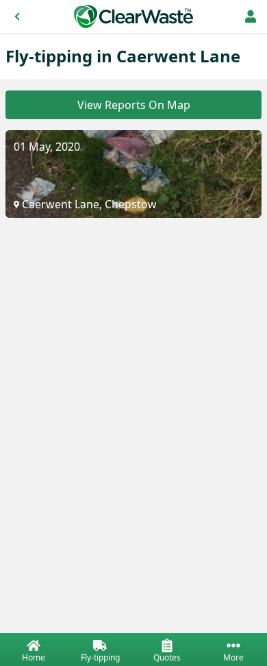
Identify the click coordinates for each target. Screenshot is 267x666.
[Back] (17, 16)
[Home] (133, 16)
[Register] (251, 16)
